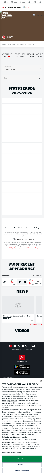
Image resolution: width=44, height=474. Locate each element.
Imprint (24, 437)
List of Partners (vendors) (11, 452)
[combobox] (22, 69)
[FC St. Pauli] (3, 37)
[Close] (41, 380)
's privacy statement (17, 248)
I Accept (20, 458)
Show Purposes (22, 470)
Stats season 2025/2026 (14, 44)
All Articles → (36, 324)
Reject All (22, 465)
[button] (41, 7)
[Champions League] (34, 1)
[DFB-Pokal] (30, 1)
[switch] (13, 239)
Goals (31, 44)
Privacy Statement (14, 437)
